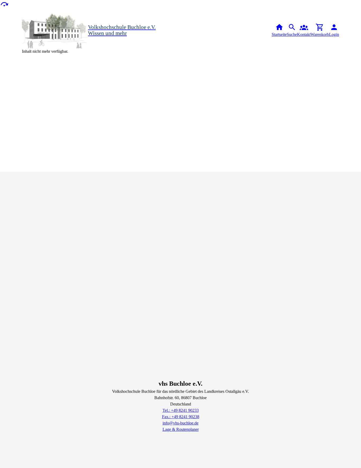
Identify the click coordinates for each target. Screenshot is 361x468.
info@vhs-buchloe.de (180, 423)
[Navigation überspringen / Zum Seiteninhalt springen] (4, 4)
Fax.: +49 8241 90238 (180, 416)
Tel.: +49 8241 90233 (181, 410)
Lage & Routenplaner (181, 429)
